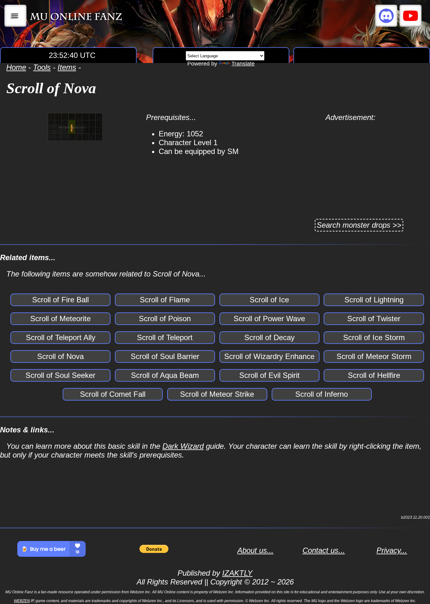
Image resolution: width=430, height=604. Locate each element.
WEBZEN (22, 601)
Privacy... (391, 550)
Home (16, 67)
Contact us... (324, 550)
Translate (243, 63)
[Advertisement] (350, 166)
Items (67, 67)
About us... (255, 550)
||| (15, 16)
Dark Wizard (183, 446)
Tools (42, 67)
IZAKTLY (237, 573)
